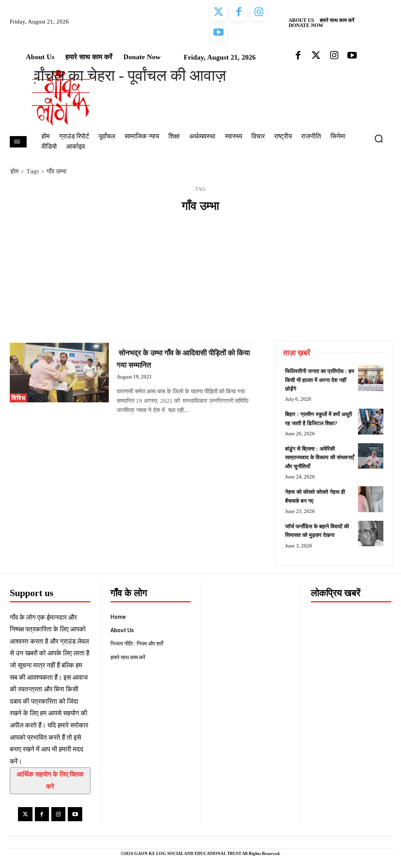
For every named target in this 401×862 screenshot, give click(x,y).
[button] (381, 138)
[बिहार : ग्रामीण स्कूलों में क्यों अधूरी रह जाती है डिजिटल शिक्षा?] (370, 421)
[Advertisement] (200, 282)
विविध (18, 398)
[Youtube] (75, 814)
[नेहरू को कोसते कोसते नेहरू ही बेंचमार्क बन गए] (370, 499)
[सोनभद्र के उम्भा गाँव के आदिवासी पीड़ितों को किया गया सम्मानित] (59, 372)
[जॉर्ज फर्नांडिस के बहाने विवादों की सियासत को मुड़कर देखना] (370, 533)
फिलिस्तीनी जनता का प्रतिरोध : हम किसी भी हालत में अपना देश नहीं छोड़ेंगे (319, 380)
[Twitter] (25, 814)
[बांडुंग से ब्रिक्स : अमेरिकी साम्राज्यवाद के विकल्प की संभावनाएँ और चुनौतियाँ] (370, 456)
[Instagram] (58, 814)
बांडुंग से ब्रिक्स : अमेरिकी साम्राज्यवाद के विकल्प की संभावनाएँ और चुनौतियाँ (319, 457)
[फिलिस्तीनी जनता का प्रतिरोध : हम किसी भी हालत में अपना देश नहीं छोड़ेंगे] (370, 378)
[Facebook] (42, 814)
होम (14, 171)
